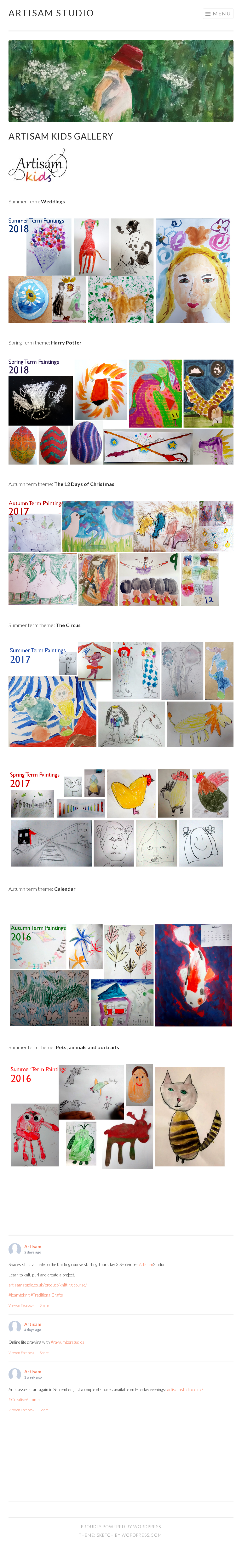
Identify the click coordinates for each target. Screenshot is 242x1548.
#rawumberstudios (67, 1342)
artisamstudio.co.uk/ (185, 1389)
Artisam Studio (52, 13)
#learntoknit (19, 1294)
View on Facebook (21, 1305)
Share (44, 1305)
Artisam (32, 1246)
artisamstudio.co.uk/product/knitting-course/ (48, 1284)
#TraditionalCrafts (47, 1294)
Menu (222, 13)
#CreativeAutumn (24, 1399)
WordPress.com (142, 1535)
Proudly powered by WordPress (121, 1526)
